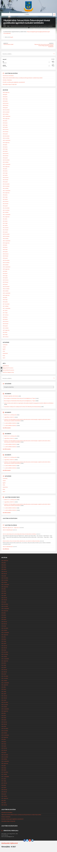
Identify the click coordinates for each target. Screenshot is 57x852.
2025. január (5, 133)
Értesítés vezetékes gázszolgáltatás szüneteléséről (14, 82)
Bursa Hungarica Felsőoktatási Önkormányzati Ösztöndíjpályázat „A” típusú (19, 400)
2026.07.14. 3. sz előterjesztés (10, 414)
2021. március (5, 227)
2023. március (5, 177)
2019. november (6, 262)
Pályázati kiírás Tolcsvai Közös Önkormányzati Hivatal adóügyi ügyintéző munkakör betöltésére (44, 45)
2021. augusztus (6, 216)
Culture (4, 346)
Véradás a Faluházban (7, 80)
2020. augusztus (6, 243)
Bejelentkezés (6, 365)
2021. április (5, 225)
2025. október (6, 114)
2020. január (5, 258)
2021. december (6, 208)
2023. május (5, 173)
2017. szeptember (6, 308)
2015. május (5, 334)
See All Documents (7, 427)
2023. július (5, 168)
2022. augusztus (6, 192)
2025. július (5, 120)
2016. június (5, 317)
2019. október (6, 264)
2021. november (6, 210)
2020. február (5, 256)
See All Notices (6, 549)
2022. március (5, 201)
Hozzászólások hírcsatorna (8, 370)
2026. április (5, 101)
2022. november (6, 186)
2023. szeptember (6, 164)
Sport (4, 357)
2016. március (5, 321)
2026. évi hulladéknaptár (8, 530)
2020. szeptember (6, 240)
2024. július (5, 144)
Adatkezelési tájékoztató (9, 843)
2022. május (5, 197)
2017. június (5, 310)
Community (5, 344)
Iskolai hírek (5, 353)
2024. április (5, 151)
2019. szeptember (6, 266)
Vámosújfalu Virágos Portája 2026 (9, 84)
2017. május (5, 312)
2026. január (5, 107)
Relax (4, 355)
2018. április (5, 301)
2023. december (6, 160)
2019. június (5, 273)
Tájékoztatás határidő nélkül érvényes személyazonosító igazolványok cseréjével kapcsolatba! (22, 77)
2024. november (6, 138)
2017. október (6, 306)
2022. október (6, 188)
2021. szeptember (6, 214)
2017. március (5, 315)
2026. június (5, 96)
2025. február (5, 131)
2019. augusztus (6, 269)
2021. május (5, 223)
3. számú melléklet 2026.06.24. (10, 425)
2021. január (5, 232)
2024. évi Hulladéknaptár (8, 546)
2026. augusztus (6, 92)
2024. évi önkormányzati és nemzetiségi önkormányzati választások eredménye (19, 534)
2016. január (5, 325)
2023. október (6, 162)
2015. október (6, 328)
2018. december (6, 286)
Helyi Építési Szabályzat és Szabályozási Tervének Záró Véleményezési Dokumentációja (22, 406)
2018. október (6, 291)
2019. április (5, 277)
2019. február (5, 282)
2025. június (5, 123)
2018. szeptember (6, 293)
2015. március (5, 336)
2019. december (6, 260)
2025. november (6, 112)
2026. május (5, 99)
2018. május (5, 299)
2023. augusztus (6, 166)
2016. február (5, 323)
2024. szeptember (6, 140)
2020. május (5, 249)
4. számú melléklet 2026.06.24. (10, 423)
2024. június (5, 147)
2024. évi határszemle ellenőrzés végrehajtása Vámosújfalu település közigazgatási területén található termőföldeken (28, 403)
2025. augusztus (6, 118)
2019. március (5, 280)
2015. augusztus (6, 330)
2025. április (5, 127)
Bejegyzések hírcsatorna (8, 367)
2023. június (5, 170)
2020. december (6, 234)
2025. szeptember (6, 116)
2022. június (5, 195)
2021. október (6, 212)
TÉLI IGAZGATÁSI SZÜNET (8, 44)
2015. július (5, 332)
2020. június (5, 247)
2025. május (5, 125)
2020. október (6, 238)
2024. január (5, 157)
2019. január (5, 284)
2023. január (5, 181)
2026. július (5, 94)
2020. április (5, 251)
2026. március (5, 103)
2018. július (5, 297)
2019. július (5, 271)
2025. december (6, 109)
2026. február (5, 105)
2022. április (5, 199)
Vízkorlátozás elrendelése (8, 75)
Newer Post (5, 43)
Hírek (8, 26)
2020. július (5, 245)
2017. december (6, 304)
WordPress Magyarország (8, 372)
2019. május (5, 275)
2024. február (5, 155)
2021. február (5, 229)
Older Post (51, 43)
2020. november (6, 236)
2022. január (5, 205)
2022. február (5, 203)
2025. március (5, 129)
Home (4, 26)
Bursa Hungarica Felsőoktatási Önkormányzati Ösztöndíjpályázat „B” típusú (19, 398)
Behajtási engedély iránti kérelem (11, 396)
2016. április (5, 319)
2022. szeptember (6, 190)
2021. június (5, 221)
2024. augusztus (6, 142)
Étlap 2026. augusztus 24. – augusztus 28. (11, 527)
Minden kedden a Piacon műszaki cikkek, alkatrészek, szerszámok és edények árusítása (21, 541)
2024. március (5, 153)
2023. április (5, 175)
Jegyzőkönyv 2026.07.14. (9, 417)
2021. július (5, 219)
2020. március (5, 253)
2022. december (6, 184)
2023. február (5, 179)
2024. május (5, 149)
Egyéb (11, 37)
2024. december (6, 136)
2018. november (6, 288)
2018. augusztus (6, 295)
